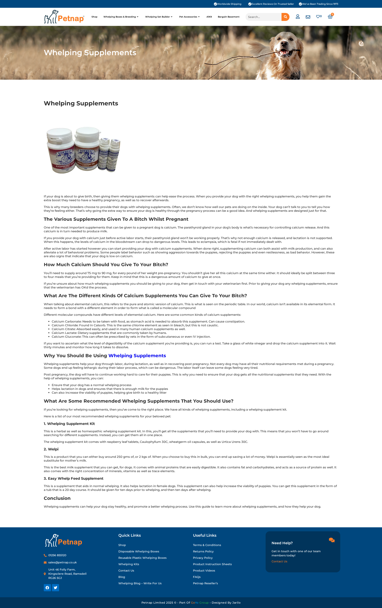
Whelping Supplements (137, 355)
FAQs (197, 577)
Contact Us (126, 570)
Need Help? (282, 543)
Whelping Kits (128, 564)
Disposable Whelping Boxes (138, 551)
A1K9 (209, 16)
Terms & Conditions (207, 545)
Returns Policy (203, 551)
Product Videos (204, 570)
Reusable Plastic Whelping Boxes (142, 558)
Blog (121, 577)
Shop (94, 16)
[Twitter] (55, 587)
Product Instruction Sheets (212, 564)
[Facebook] (47, 587)
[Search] (285, 17)
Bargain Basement (229, 16)
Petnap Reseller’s (205, 583)
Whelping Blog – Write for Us (140, 583)
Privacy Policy (203, 558)
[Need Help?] (331, 539)
